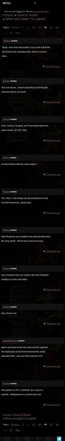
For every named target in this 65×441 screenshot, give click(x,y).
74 (11, 32)
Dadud (7, 40)
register (37, 11)
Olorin (6, 157)
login (46, 11)
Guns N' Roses (27, 15)
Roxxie (6, 80)
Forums (8, 15)
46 (57, 27)
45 (51, 27)
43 (39, 27)
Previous (15, 27)
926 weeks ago (52, 66)
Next (18, 32)
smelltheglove (10, 340)
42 (33, 27)
